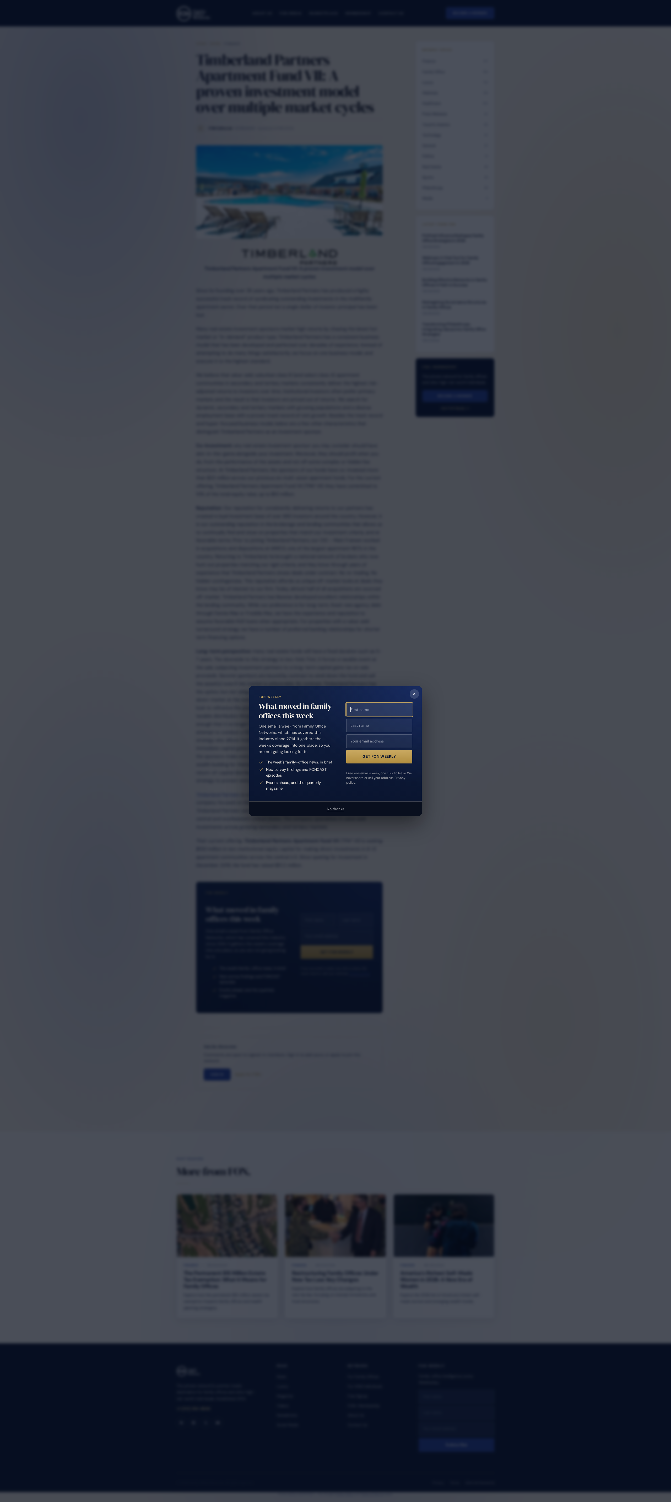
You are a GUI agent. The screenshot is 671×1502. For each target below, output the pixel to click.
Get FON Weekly (379, 756)
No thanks (335, 808)
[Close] (414, 694)
